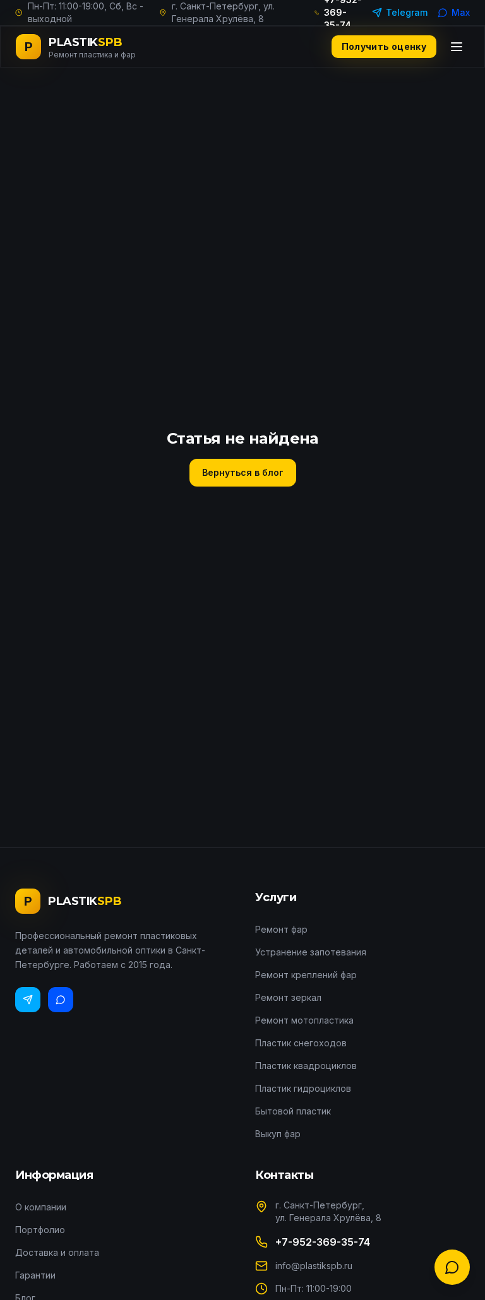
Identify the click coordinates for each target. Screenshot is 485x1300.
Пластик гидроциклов (303, 1088)
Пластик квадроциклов (306, 1065)
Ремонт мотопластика (304, 1020)
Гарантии (35, 1275)
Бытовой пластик (293, 1111)
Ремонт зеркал (288, 997)
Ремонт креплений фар (306, 974)
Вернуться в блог (243, 472)
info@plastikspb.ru (313, 1265)
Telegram (407, 12)
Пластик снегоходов (301, 1042)
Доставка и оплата (57, 1252)
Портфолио (40, 1229)
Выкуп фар (278, 1133)
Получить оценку (384, 46)
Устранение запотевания (310, 952)
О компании (40, 1207)
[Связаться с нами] (452, 1267)
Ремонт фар (281, 929)
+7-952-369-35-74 (322, 1242)
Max (461, 12)
